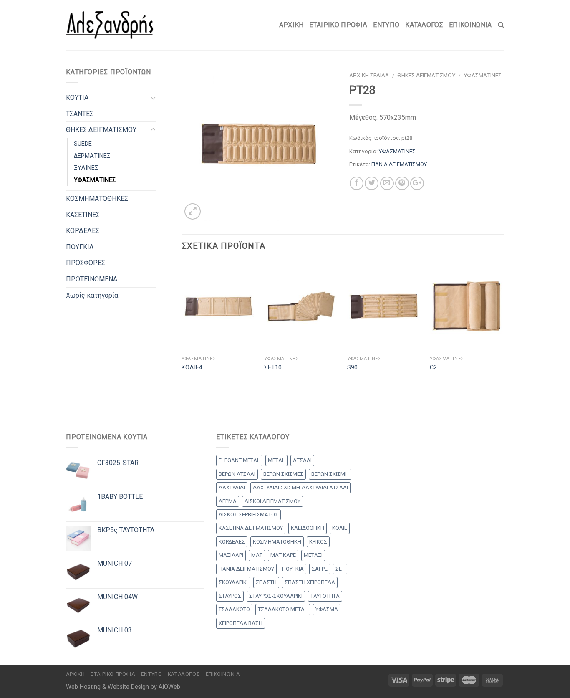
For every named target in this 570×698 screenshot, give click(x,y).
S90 (352, 367)
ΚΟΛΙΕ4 (192, 367)
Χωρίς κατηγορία (92, 295)
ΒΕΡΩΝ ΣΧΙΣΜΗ (330, 474)
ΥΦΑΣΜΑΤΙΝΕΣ (483, 75)
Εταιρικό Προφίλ (338, 25)
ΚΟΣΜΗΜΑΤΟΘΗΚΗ (277, 542)
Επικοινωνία (470, 25)
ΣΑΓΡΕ (320, 569)
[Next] (503, 324)
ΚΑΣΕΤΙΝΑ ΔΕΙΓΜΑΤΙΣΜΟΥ (251, 528)
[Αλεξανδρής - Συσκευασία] (110, 25)
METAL (276, 460)
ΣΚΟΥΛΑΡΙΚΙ (233, 582)
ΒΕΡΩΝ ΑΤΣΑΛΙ (237, 474)
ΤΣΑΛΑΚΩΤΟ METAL (283, 609)
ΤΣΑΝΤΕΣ (79, 114)
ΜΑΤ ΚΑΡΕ (283, 555)
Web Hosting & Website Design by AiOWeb (123, 686)
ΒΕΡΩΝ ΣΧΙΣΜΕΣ (283, 474)
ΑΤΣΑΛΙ (302, 460)
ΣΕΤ (340, 569)
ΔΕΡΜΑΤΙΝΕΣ (92, 155)
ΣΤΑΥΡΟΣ (230, 596)
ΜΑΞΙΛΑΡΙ (231, 555)
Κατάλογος (424, 25)
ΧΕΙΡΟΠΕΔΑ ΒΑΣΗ (240, 623)
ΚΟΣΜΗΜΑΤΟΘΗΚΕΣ (97, 198)
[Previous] (182, 324)
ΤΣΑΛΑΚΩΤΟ (234, 609)
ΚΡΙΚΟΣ (318, 542)
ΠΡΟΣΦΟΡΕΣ (85, 263)
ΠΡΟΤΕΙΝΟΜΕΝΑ (91, 279)
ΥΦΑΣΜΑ (326, 609)
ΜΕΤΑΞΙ (313, 555)
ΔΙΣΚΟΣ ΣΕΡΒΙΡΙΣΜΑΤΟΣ (248, 514)
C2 (433, 367)
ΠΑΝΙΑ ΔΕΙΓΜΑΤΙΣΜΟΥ (399, 164)
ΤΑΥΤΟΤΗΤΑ (325, 596)
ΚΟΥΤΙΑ (77, 97)
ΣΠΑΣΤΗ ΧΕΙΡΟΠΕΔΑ (310, 582)
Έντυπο (386, 25)
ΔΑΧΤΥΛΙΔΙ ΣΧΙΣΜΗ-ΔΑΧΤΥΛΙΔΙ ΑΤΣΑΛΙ (300, 487)
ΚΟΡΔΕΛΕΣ (82, 231)
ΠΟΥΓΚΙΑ (79, 247)
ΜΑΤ (256, 555)
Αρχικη (291, 25)
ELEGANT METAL (239, 460)
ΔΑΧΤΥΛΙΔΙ (232, 487)
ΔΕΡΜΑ (228, 501)
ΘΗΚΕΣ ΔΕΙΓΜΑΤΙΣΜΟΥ (426, 75)
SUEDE (83, 143)
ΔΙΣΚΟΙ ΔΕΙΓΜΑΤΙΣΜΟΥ (272, 501)
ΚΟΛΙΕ (339, 528)
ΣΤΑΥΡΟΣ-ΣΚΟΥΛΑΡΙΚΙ (276, 596)
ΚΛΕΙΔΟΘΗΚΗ (307, 528)
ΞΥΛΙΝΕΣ (86, 168)
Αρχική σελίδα (369, 75)
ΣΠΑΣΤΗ (266, 582)
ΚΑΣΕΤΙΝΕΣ (83, 215)
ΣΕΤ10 (273, 367)
